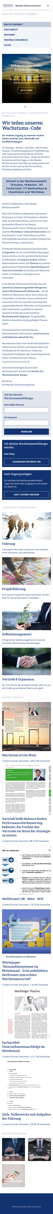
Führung (8, 544)
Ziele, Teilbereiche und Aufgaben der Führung (26, 1116)
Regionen (9, 34)
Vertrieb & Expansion (18, 679)
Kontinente (11, 29)
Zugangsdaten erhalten (26, 461)
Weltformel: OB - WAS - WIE (22, 899)
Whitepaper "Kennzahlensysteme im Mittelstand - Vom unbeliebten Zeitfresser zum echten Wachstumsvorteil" (25, 971)
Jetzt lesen (26, 90)
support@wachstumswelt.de (16, 361)
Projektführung (14, 589)
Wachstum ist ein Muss (19, 755)
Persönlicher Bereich (16, 40)
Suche (7, 45)
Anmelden (26, 431)
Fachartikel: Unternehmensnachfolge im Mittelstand (23, 1047)
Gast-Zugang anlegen (26, 494)
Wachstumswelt (13, 24)
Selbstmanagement (17, 634)
